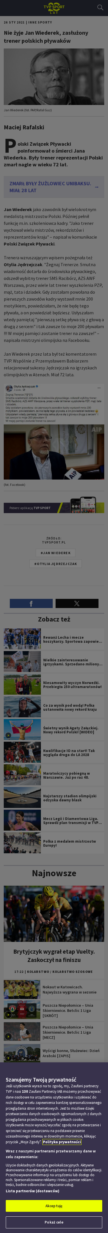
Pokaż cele (54, 1222)
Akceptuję (54, 1205)
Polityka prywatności (62, 1141)
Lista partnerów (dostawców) (32, 1191)
